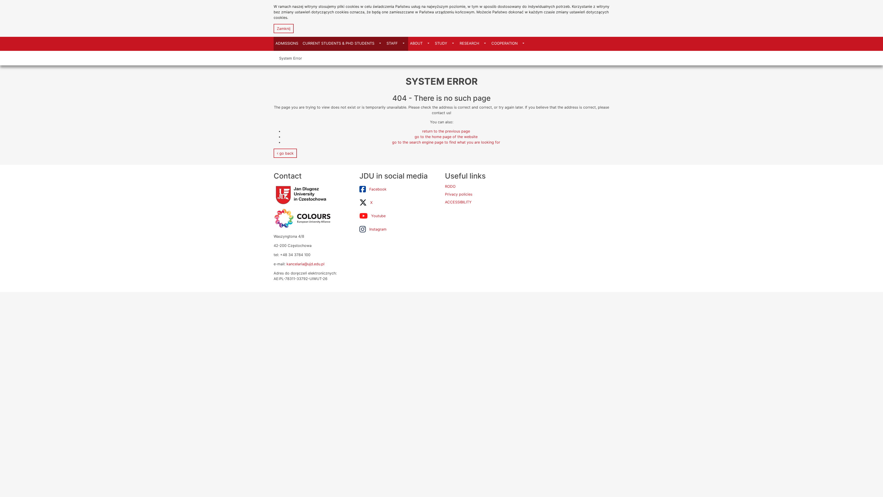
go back (286, 153)
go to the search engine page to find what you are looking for (446, 142)
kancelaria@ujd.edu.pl (305, 264)
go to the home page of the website (446, 136)
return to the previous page (446, 131)
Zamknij (283, 28)
